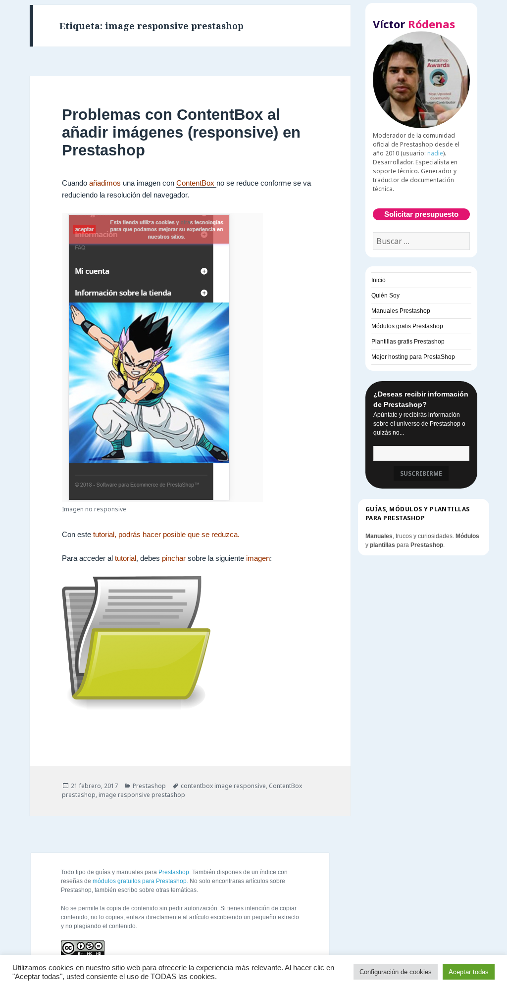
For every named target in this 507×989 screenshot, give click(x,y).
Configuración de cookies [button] (395, 972)
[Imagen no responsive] (162, 357)
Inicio (378, 280)
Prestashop (149, 786)
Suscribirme (421, 473)
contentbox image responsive (223, 786)
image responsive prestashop (142, 795)
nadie (435, 153)
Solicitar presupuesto (421, 214)
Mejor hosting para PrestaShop (413, 356)
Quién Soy (385, 295)
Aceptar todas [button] (469, 972)
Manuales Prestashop (400, 310)
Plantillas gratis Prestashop (408, 341)
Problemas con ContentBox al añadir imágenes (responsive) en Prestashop (181, 132)
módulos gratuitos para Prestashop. (140, 881)
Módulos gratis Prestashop (407, 326)
